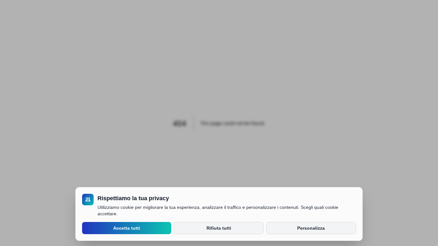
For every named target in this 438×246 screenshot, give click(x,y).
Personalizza (311, 228)
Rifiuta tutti (218, 228)
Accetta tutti (126, 228)
